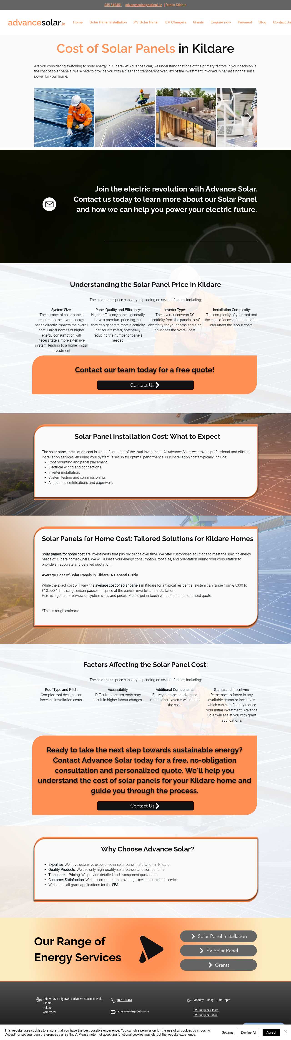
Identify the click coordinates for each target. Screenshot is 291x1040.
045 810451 (113, 5)
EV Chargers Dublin (205, 1015)
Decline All (248, 1032)
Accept (271, 1032)
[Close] (285, 1032)
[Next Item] (249, 117)
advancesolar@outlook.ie (143, 5)
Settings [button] (227, 1032)
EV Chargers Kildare (205, 1010)
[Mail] (49, 204)
